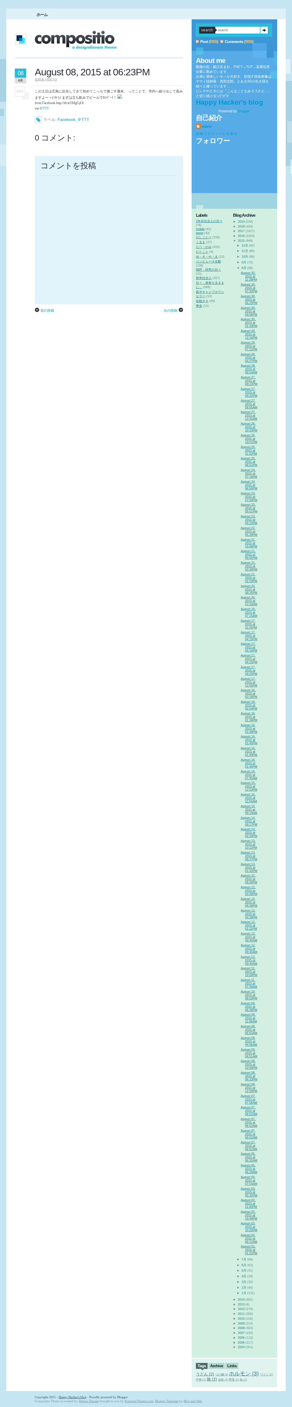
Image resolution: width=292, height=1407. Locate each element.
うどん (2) (205, 1374)
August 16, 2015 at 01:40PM (249, 740)
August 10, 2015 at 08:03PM (249, 995)
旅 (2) (212, 1379)
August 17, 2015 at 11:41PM (249, 624)
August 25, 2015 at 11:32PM (249, 450)
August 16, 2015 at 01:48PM (249, 728)
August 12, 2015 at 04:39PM (249, 890)
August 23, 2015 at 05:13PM (249, 520)
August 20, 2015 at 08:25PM (249, 589)
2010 (241, 1318)
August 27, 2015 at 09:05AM (249, 404)
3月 (244, 1282)
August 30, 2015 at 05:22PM (249, 299)
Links (232, 1365)
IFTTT (44, 108)
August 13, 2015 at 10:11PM (249, 844)
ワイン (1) (266, 1374)
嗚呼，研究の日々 (208, 269)
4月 (244, 1276)
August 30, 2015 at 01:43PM (249, 322)
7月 (244, 1259)
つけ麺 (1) (221, 1374)
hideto (207, 127)
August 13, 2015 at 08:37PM (249, 856)
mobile (200, 229)
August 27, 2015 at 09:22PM (249, 380)
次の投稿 (170, 311)
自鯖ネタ (202, 301)
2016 (241, 235)
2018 (241, 226)
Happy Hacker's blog (229, 102)
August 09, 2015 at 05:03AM (249, 1029)
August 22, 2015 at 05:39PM (249, 531)
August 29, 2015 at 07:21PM (249, 346)
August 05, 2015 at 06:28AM (249, 1169)
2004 (241, 1347)
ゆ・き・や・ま (207, 256)
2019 (241, 221)
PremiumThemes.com (139, 1401)
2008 (241, 1328)
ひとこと (202, 251)
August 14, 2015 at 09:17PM (249, 821)
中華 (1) (201, 1379)
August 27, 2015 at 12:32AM (249, 415)
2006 (241, 1337)
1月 (244, 1293)
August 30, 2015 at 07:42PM (249, 288)
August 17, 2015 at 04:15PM (249, 636)
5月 (244, 1270)
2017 (241, 231)
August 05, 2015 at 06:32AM (249, 1157)
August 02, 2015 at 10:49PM (249, 1215)
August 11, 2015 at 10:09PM (249, 971)
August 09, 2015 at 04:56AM (249, 1041)
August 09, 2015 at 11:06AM (249, 1018)
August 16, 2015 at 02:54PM (249, 705)
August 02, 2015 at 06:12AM (249, 1238)
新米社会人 (204, 278)
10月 (245, 256)
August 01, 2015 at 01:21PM (249, 1250)
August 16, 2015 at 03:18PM (249, 693)
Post (204, 41)
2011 (241, 1313)
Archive (216, 1365)
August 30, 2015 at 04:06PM (249, 311)
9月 (244, 262)
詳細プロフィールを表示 (216, 134)
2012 (241, 1309)
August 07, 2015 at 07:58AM (249, 1099)
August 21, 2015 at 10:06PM (249, 543)
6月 (244, 1265)
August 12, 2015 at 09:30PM (249, 879)
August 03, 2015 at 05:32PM (249, 1192)
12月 (245, 245)
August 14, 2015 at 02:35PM (249, 832)
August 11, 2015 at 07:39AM (249, 983)
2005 (241, 1342)
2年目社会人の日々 (209, 221)
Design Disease (89, 1401)
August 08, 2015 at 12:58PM (249, 1087)
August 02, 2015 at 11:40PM (249, 1203)
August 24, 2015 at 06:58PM (249, 485)
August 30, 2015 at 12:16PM (249, 334)
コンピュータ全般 (208, 261)
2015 (241, 240)
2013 (241, 1304)
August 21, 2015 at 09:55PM (249, 554)
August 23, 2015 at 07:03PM (249, 496)
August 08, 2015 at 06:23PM (92, 72)
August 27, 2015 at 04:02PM (249, 392)
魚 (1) (243, 1379)
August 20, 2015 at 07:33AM (249, 601)
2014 (241, 1299)
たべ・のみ (204, 247)
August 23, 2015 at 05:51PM (249, 508)
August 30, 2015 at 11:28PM (249, 276)
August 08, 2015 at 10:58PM (249, 1064)
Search (264, 30)
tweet (199, 233)
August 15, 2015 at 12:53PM (249, 786)
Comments (234, 41)
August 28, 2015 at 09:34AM (249, 369)
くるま (200, 242)
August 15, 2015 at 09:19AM (249, 809)
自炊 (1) (223, 1379)
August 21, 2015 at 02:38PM (249, 566)
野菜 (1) (234, 1379)
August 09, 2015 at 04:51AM (249, 1053)
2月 (244, 1287)
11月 (245, 251)
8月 (244, 268)
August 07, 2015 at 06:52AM (249, 1111)
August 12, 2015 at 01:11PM (249, 925)
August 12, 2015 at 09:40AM (249, 937)
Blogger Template (167, 1401)
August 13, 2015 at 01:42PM (249, 867)
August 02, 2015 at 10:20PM (249, 1227)
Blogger (244, 111)
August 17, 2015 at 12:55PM (249, 682)
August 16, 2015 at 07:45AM (249, 775)
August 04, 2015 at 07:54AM (249, 1180)
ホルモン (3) (244, 1374)
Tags (202, 1365)
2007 (241, 1332)
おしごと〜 (204, 237)
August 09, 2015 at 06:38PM (249, 1006)
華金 (199, 305)
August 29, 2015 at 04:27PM (249, 357)
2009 (241, 1323)
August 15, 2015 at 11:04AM (249, 798)
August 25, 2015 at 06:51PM (249, 461)
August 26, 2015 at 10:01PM (249, 438)
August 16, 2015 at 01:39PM (249, 717)
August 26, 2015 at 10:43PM (249, 427)
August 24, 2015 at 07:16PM (249, 473)
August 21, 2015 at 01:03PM (249, 578)
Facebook (67, 119)
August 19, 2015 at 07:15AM (249, 612)
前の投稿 (47, 311)
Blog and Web (193, 1401)
